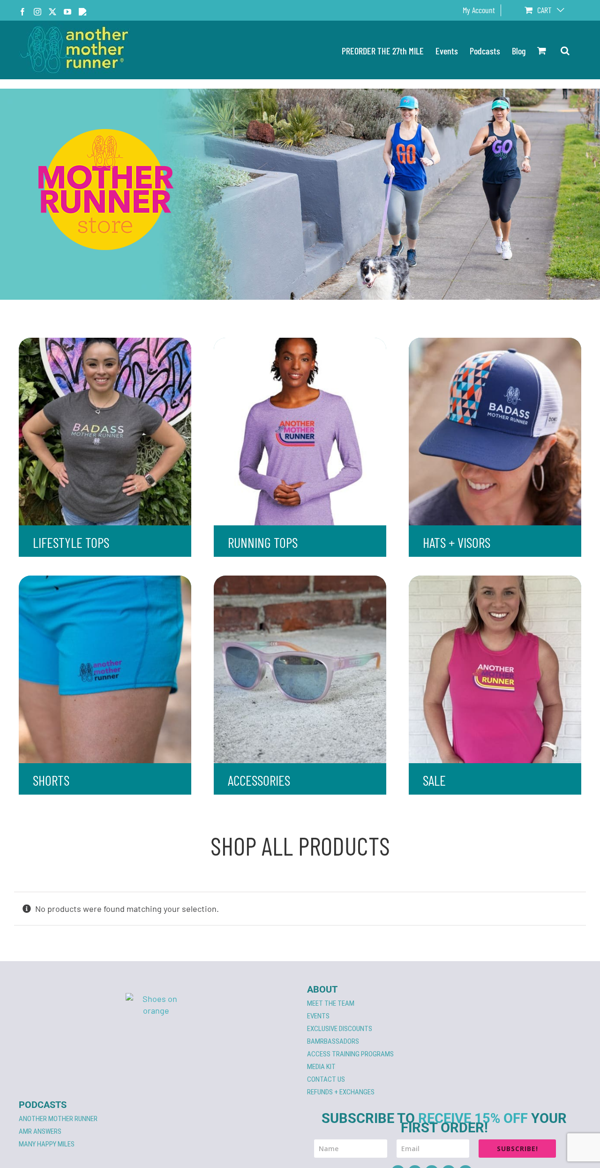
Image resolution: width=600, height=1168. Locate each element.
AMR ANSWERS (40, 1131)
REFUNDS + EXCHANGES (341, 1092)
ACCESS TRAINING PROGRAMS (350, 1054)
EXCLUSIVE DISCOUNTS (339, 1028)
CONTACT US (326, 1079)
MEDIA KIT (321, 1066)
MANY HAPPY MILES (47, 1144)
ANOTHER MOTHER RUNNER (58, 1119)
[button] (565, 50)
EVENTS (318, 1016)
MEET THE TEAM (330, 1003)
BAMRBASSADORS (333, 1041)
